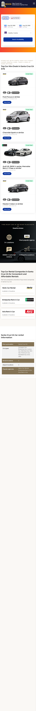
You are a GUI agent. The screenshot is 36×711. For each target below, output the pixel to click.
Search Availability (18, 39)
